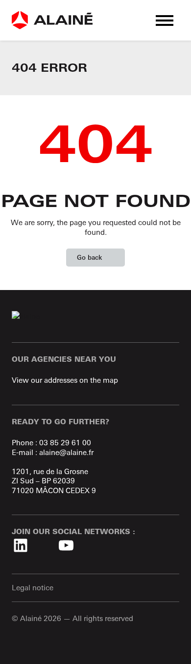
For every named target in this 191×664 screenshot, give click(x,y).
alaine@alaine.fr (66, 452)
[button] (164, 20)
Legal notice (32, 587)
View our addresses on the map (65, 380)
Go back (89, 257)
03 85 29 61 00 (65, 442)
